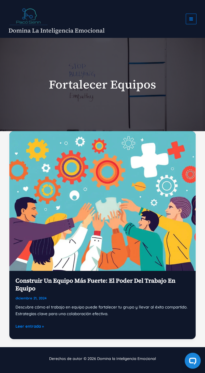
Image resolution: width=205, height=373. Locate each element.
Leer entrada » (29, 326)
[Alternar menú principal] (191, 19)
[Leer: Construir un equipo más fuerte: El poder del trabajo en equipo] (102, 200)
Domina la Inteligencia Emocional (57, 30)
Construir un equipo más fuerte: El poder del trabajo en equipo (95, 284)
